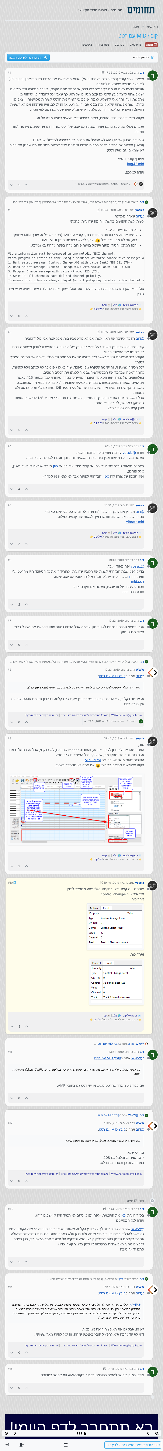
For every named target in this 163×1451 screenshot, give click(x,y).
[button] (66, 1445)
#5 (9, 505)
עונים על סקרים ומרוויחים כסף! (41, 715)
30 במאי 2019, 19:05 (114, 332)
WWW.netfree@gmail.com (126, 715)
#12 (10, 1123)
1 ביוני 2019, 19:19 (120, 560)
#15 (10, 1368)
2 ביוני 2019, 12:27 (115, 1123)
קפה (104, 305)
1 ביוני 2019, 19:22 (119, 620)
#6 (9, 560)
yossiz (139, 210)
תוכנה (150, 44)
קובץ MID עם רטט (112, 676)
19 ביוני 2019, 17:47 (115, 1286)
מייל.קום (98, 308)
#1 (9, 72)
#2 (9, 210)
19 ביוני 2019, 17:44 (119, 1209)
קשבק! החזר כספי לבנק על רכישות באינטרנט (84, 715)
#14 (10, 1286)
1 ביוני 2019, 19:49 (115, 882)
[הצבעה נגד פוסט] (11, 185)
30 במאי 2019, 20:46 (118, 446)
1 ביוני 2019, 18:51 (115, 505)
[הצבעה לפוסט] (26, 185)
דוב (142, 72)
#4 (9, 446)
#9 (9, 738)
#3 (9, 332)
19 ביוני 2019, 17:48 (119, 1368)
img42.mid (135, 164)
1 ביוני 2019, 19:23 (115, 669)
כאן (55, 466)
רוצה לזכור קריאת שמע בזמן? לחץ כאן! (132, 1445)
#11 (10, 1051)
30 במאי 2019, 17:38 (118, 72)
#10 (10, 882)
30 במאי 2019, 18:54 (114, 210)
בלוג (115, 305)
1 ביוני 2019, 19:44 (115, 738)
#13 (10, 1209)
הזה (132, 576)
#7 (9, 620)
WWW (140, 669)
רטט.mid (137, 581)
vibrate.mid (135, 522)
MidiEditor (93, 760)
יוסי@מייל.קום (130, 305)
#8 (9, 669)
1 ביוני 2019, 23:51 (119, 1051)
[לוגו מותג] (141, 10)
